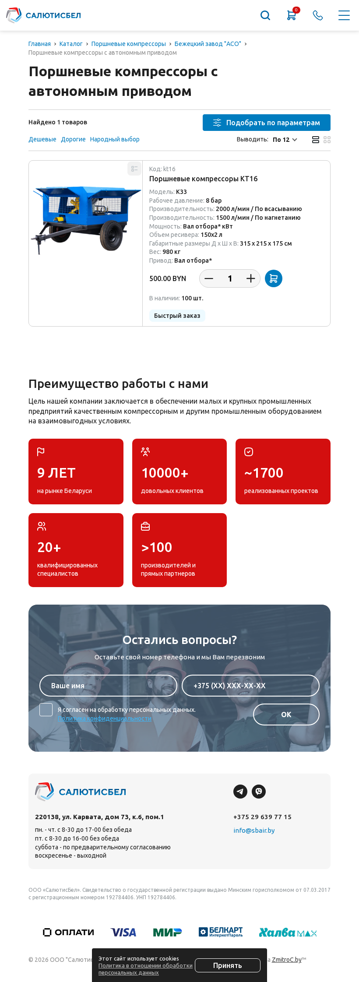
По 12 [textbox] (281, 139)
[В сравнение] (134, 169)
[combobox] (286, 139)
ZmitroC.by (287, 959)
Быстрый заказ (177, 315)
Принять (227, 965)
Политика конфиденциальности (104, 718)
